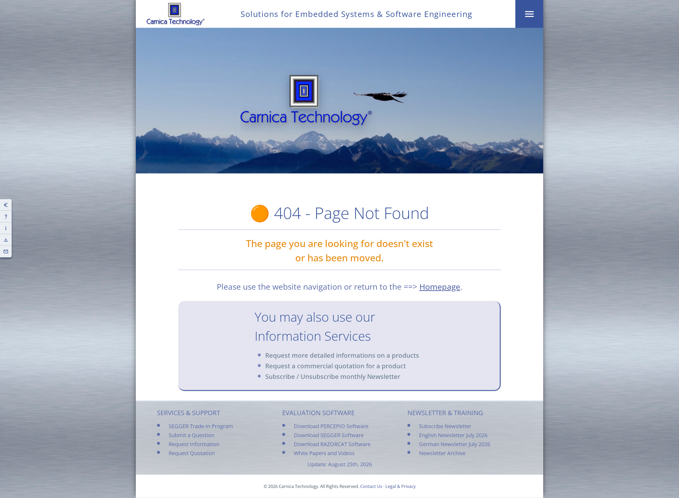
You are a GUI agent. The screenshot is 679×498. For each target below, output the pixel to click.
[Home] (175, 14)
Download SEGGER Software (329, 435)
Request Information (194, 444)
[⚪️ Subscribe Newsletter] (6, 251)
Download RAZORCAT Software (332, 444)
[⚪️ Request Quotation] (6, 205)
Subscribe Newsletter (445, 426)
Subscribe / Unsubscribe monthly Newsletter (332, 376)
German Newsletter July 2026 (454, 444)
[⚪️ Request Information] (6, 228)
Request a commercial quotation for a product (335, 365)
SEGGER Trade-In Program (201, 426)
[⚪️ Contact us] (6, 216)
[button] (529, 14)
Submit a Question (191, 435)
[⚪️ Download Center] (6, 240)
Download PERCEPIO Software (331, 426)
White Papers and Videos (324, 453)
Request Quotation (192, 453)
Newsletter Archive (442, 453)
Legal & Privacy (400, 486)
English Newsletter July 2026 (453, 435)
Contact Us (371, 486)
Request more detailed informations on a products (342, 355)
